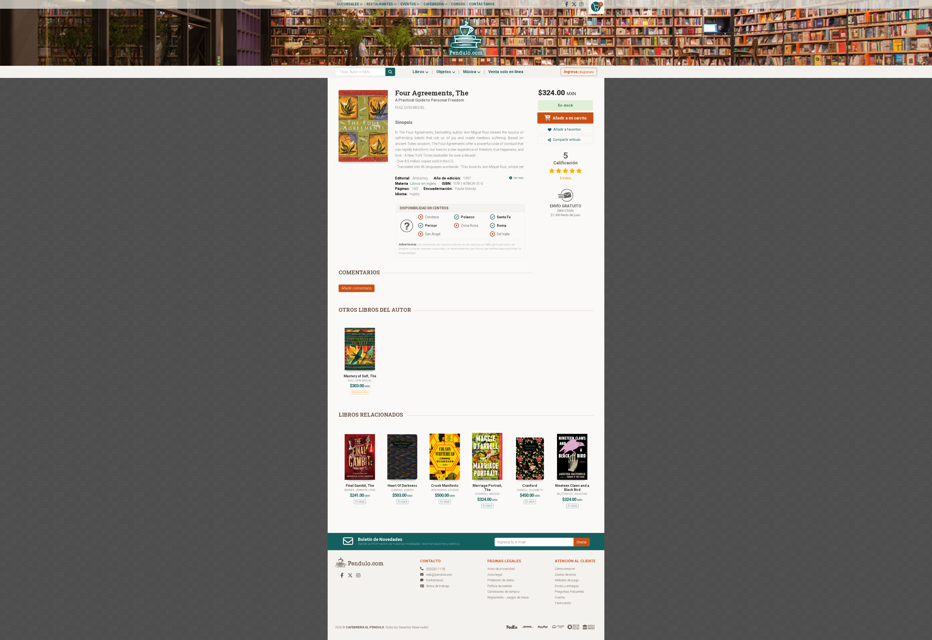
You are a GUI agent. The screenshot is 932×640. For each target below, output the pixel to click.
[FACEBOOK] (566, 4)
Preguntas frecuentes (569, 591)
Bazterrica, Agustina (572, 494)
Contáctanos (481, 4)
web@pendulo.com (439, 574)
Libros (419, 71)
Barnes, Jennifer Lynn (359, 490)
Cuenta (560, 597)
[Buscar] (390, 72)
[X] (574, 4)
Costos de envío (565, 574)
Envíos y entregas (567, 586)
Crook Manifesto (444, 486)
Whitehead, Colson (444, 490)
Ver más (518, 178)
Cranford (529, 486)
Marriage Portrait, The (487, 488)
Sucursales (348, 4)
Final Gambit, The (360, 486)
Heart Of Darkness (402, 486)
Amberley (420, 178)
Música (470, 71)
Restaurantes (380, 4)
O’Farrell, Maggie (487, 494)
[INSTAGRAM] (581, 4)
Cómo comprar (565, 569)
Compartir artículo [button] (566, 140)
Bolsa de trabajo (437, 586)
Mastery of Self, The (360, 376)
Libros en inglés (423, 183)
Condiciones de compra (503, 591)
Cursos (458, 4)
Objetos (444, 71)
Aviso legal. (495, 574)
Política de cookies (499, 586)
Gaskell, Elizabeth (530, 490)
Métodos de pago (567, 580)
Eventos (408, 4)
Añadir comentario (356, 288)
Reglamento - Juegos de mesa (508, 597)
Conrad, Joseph (402, 490)
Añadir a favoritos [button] (567, 129)
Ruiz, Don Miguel (410, 107)
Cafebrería (434, 4)
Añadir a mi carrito (569, 118)
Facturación (563, 603)
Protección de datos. (501, 580)
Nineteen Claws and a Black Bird (572, 488)
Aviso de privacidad (501, 569)
